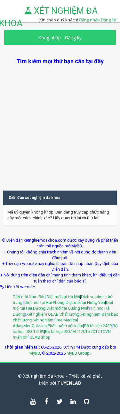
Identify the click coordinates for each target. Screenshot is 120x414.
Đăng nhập (49, 37)
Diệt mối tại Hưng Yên (85, 302)
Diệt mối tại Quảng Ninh (67, 308)
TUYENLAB (69, 383)
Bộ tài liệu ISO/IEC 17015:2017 (72, 331)
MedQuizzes (35, 325)
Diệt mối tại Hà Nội (63, 296)
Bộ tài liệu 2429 (98, 325)
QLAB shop (40, 337)
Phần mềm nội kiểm (65, 325)
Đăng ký (108, 20)
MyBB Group (78, 353)
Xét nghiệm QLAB (42, 314)
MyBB (34, 353)
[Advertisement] (60, 125)
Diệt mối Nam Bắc (29, 296)
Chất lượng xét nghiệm (80, 314)
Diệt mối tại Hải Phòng (44, 302)
